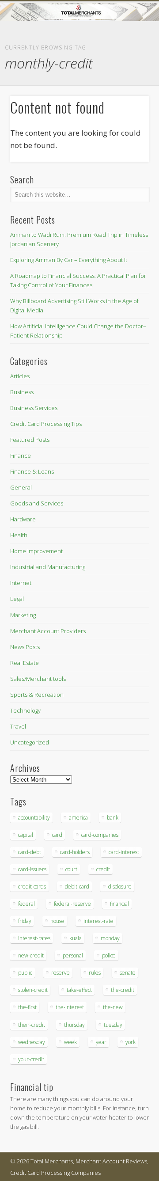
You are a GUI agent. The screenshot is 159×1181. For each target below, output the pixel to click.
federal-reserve (72, 904)
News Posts (25, 647)
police (109, 955)
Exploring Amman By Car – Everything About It (68, 260)
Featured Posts (29, 440)
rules (95, 972)
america (78, 817)
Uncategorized (29, 742)
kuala (75, 938)
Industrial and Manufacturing (47, 567)
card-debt (29, 852)
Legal (17, 599)
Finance (20, 455)
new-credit (31, 955)
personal (73, 955)
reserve (60, 972)
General (21, 487)
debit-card (77, 886)
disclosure (120, 886)
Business (22, 392)
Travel (18, 726)
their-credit (31, 1025)
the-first (27, 1007)
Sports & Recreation (37, 695)
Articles (20, 376)
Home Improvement (36, 551)
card (57, 835)
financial (119, 904)
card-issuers (32, 869)
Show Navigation (128, 79)
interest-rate (98, 921)
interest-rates (34, 938)
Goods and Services (36, 503)
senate (128, 972)
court (71, 869)
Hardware (23, 519)
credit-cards (32, 886)
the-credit (122, 990)
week (70, 1042)
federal (26, 904)
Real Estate (24, 663)
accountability (34, 817)
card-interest (124, 852)
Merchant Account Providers (48, 631)
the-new (113, 1007)
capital (25, 835)
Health (18, 535)
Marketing (23, 615)
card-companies (99, 835)
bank (112, 817)
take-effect (79, 990)
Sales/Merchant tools (38, 679)
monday (110, 938)
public (25, 972)
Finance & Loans (32, 471)
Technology (25, 710)
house (57, 921)
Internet (20, 583)
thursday (74, 1025)
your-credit (31, 1059)
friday (24, 921)
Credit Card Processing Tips (46, 424)
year (101, 1042)
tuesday (113, 1025)
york (130, 1042)
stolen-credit (33, 990)
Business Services (33, 408)
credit (103, 869)
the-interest (70, 1007)
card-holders (75, 852)
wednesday (31, 1042)
